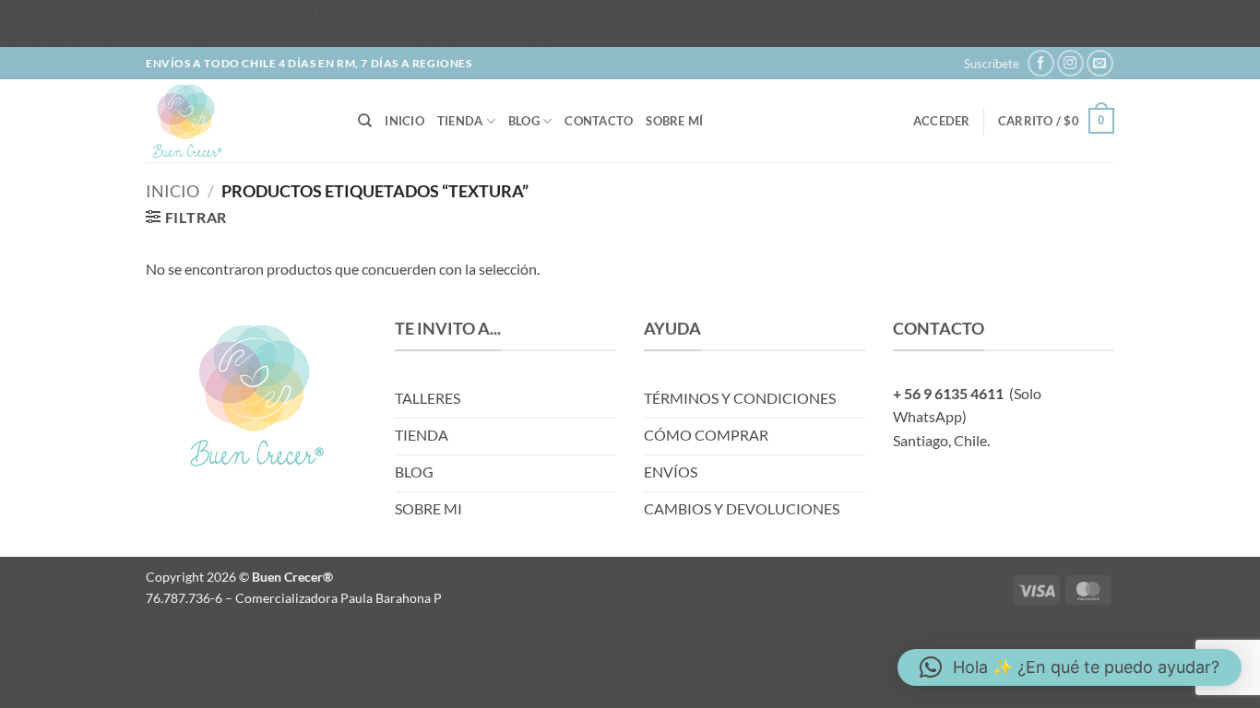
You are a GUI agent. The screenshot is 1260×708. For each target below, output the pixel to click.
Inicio (404, 120)
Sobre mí (674, 120)
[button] (991, 64)
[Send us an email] (1100, 63)
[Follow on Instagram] (1070, 63)
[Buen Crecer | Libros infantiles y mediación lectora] (238, 120)
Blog (524, 120)
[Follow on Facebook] (1041, 63)
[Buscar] (365, 120)
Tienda (460, 120)
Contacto (599, 120)
